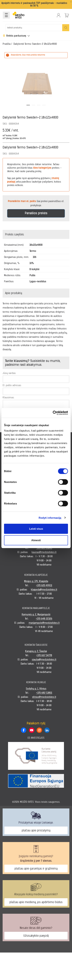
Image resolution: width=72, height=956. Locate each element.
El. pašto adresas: (12, 385)
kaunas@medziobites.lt (44, 552)
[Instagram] (39, 730)
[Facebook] (23, 730)
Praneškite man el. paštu (22, 201)
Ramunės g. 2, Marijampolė (36, 614)
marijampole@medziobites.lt (44, 622)
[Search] (65, 27)
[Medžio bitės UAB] (18, 15)
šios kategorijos (42, 167)
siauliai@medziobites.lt (44, 659)
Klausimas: (8, 397)
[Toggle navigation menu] (6, 15)
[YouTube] (31, 730)
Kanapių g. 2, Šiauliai (36, 651)
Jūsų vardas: (9, 373)
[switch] (63, 482)
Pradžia (6, 43)
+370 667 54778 (44, 655)
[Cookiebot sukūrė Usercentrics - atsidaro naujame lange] (52, 413)
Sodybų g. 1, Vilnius (36, 688)
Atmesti (36, 540)
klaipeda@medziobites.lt (44, 589)
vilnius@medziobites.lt (44, 696)
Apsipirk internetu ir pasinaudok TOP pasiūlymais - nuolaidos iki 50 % (34, 4)
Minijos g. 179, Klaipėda (36, 581)
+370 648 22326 (44, 618)
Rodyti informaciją (50, 517)
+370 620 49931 (44, 585)
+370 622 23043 (44, 548)
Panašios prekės (36, 213)
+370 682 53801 (44, 692)
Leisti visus (36, 528)
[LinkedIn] (46, 730)
